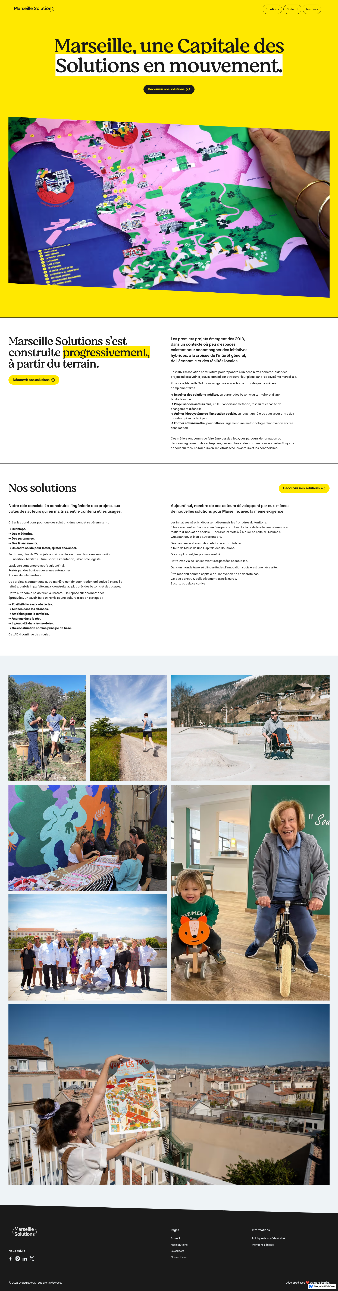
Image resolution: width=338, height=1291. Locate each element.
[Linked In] (24, 1258)
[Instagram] (17, 1258)
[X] (31, 1258)
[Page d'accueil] (35, 9)
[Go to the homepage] (23, 1232)
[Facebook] (10, 1258)
